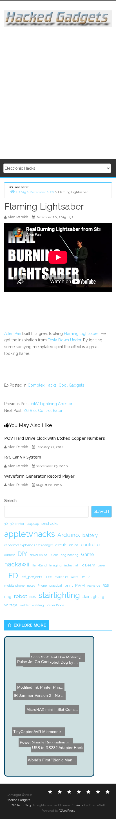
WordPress (67, 811)
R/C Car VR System (22, 457)
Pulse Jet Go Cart (29, 657)
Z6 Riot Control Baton (43, 410)
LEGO (48, 577)
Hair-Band (39, 565)
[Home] (12, 191)
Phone (42, 585)
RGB (106, 585)
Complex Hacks (42, 385)
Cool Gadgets (71, 385)
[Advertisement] (58, 93)
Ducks (54, 555)
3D (6, 523)
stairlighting (59, 595)
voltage (10, 605)
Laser (101, 565)
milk (86, 577)
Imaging (55, 565)
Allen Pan (12, 333)
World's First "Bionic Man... (54, 760)
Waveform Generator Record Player (39, 476)
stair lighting (93, 596)
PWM (80, 585)
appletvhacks (29, 534)
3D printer (17, 523)
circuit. (61, 545)
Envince (77, 805)
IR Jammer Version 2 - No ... (37, 693)
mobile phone (14, 585)
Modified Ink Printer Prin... (42, 684)
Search (10, 500)
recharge (93, 585)
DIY (22, 553)
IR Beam (88, 565)
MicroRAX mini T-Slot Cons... (55, 710)
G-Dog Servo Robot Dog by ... (50, 659)
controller (91, 544)
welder (25, 605)
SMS (33, 596)
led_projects (31, 577)
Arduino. (68, 535)
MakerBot (61, 577)
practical (55, 585)
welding (38, 605)
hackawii (16, 564)
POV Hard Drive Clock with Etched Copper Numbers (54, 438)
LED (11, 575)
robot (20, 596)
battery (90, 535)
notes (31, 585)
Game (87, 554)
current (9, 555)
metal (75, 577)
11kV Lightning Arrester (51, 403)
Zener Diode (55, 605)
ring (7, 596)
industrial (71, 565)
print (68, 585)
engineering (70, 555)
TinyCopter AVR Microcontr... (39, 737)
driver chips (38, 555)
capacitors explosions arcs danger (28, 545)
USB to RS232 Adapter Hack (59, 754)
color (73, 545)
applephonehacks (42, 523)
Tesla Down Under (64, 340)
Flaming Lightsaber (81, 333)
